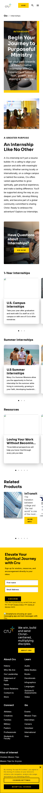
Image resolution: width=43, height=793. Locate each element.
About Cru (26, 650)
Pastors (7, 728)
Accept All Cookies (21, 787)
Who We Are (9, 670)
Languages (29, 686)
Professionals (10, 732)
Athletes (7, 711)
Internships (29, 720)
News (6, 684)
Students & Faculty (8, 737)
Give (23, 5)
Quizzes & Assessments (30, 691)
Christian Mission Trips (9, 757)
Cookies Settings (21, 780)
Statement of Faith (9, 679)
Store (6, 697)
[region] (21, 779)
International (30, 732)
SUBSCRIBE (13, 599)
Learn (27, 659)
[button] (18, 330)
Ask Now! (21, 250)
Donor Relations (11, 688)
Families (7, 720)
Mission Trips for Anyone (11, 761)
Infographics (30, 682)
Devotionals (29, 678)
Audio (27, 666)
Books (27, 674)
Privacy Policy (18, 605)
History (7, 666)
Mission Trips (30, 715)
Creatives (8, 715)
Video (27, 697)
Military (7, 724)
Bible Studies (30, 670)
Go (26, 705)
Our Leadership (11, 674)
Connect (9, 705)
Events (27, 711)
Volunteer (28, 728)
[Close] (40, 767)
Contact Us (9, 693)
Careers (28, 724)
